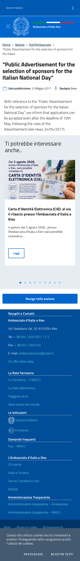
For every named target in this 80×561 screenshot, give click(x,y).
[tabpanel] (40, 219)
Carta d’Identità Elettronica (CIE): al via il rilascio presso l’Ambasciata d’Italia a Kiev (39, 214)
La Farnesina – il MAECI (24, 379)
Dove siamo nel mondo (23, 404)
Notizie (20, 44)
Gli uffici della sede (20, 361)
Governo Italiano (14, 8)
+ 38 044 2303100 (26, 336)
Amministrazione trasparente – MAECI (34, 512)
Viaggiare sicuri (18, 396)
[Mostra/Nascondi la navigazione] (8, 26)
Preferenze (33, 554)
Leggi (18, 253)
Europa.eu (21, 430)
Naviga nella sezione (40, 298)
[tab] (20, 282)
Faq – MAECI (17, 446)
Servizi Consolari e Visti (23, 480)
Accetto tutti (62, 554)
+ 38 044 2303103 (27, 344)
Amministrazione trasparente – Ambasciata (38, 504)
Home (6, 44)
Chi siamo (14, 464)
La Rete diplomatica (21, 387)
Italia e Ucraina (18, 472)
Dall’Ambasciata (40, 44)
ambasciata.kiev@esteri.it (36, 353)
